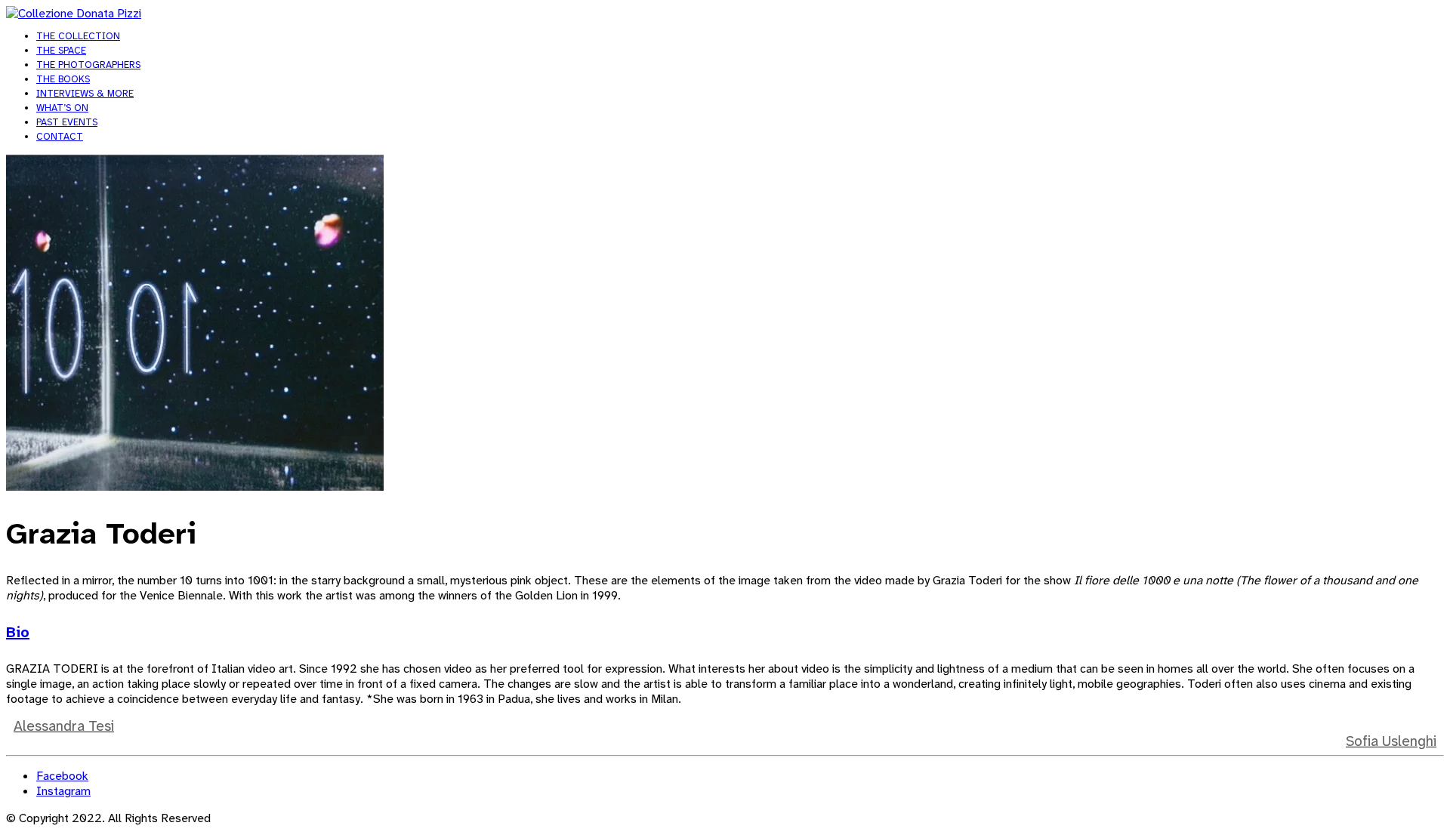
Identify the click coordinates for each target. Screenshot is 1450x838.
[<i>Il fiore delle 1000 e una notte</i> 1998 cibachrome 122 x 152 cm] (195, 486)
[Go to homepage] (73, 13)
